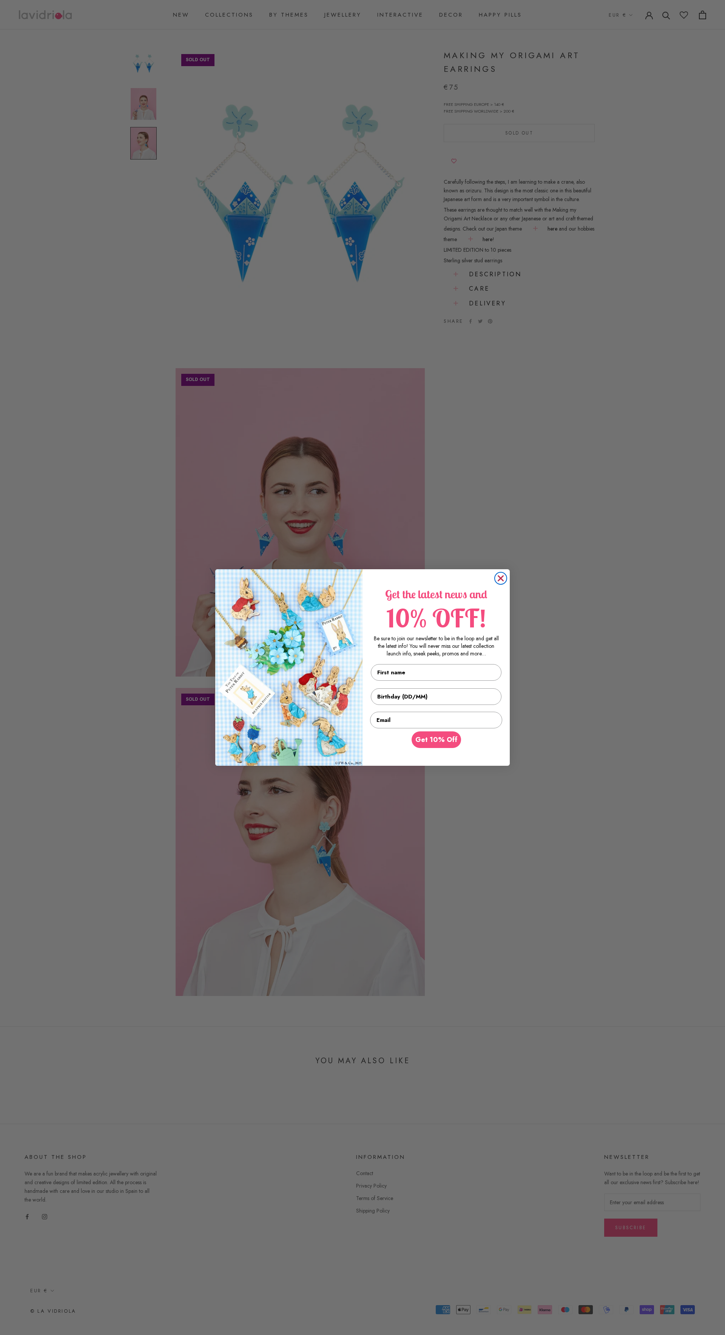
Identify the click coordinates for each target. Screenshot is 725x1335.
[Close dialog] (501, 578)
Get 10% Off (436, 740)
